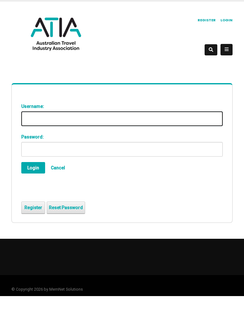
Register (207, 20)
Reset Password (66, 207)
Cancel (58, 167)
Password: (32, 136)
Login (226, 20)
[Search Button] (211, 49)
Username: (32, 106)
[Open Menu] (226, 49)
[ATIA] (55, 33)
